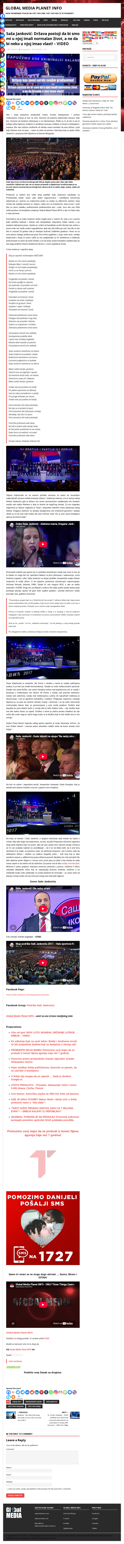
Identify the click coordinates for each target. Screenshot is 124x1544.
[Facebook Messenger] (70, 103)
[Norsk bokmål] (84, 38)
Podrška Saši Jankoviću (40, 1005)
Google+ (95, 1518)
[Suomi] (103, 38)
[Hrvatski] (87, 35)
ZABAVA (87, 20)
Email (8, 1475)
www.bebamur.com (42, 1513)
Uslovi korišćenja (15, 1361)
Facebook (95, 1513)
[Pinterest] (41, 103)
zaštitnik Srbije (34, 1406)
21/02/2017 (13, 49)
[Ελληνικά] (99, 32)
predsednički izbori (34, 1402)
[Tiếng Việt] (90, 40)
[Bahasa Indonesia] (106, 38)
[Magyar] (103, 35)
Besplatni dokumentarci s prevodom (52, 25)
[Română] (109, 35)
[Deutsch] (93, 32)
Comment (10, 1449)
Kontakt (66, 1523)
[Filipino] (99, 38)
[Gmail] (60, 103)
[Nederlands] (106, 35)
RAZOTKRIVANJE (34, 20)
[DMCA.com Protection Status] (13, 1367)
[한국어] (115, 38)
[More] (13, 108)
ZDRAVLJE (64, 20)
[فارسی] (84, 40)
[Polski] (115, 35)
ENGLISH (75, 25)
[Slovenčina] (87, 40)
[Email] (2, 84)
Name (9, 1467)
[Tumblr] (46, 103)
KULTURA (76, 20)
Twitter (94, 1528)
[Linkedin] (37, 103)
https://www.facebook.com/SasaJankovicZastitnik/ (27, 995)
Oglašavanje (68, 1528)
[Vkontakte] (27, 103)
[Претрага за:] (100, 57)
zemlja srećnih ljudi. (71, 863)
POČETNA (8, 20)
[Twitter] (18, 103)
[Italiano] (87, 32)
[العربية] (112, 35)
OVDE (46, 1338)
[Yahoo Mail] (2, 93)
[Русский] (103, 32)
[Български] (99, 35)
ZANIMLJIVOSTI (10, 25)
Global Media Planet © (47, 1538)
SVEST (45, 20)
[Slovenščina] (93, 35)
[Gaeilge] (109, 38)
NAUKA (54, 20)
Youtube (95, 1523)
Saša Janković (51, 1402)
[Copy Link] (2, 98)
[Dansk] (96, 38)
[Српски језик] (90, 35)
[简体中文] (109, 32)
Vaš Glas (105, 20)
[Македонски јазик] (96, 35)
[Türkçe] (106, 32)
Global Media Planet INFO (20, 1016)
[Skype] (8, 108)
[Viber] (74, 103)
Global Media (25, 49)
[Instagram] (56, 103)
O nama (66, 1518)
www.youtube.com (41, 1518)
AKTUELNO (20, 20)
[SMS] (65, 103)
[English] (84, 32)
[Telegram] (22, 103)
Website (9, 1482)
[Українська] (87, 38)
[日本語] (112, 38)
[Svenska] (96, 32)
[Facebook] (2, 16)
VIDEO (95, 20)
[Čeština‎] (93, 38)
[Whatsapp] (51, 103)
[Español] (115, 32)
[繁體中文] (112, 32)
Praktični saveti (27, 25)
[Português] (84, 35)
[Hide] (1, 108)
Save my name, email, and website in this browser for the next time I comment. (40, 1489)
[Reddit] (32, 103)
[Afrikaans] (90, 38)
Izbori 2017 (16, 1402)
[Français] (90, 32)
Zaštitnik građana (15, 1406)
